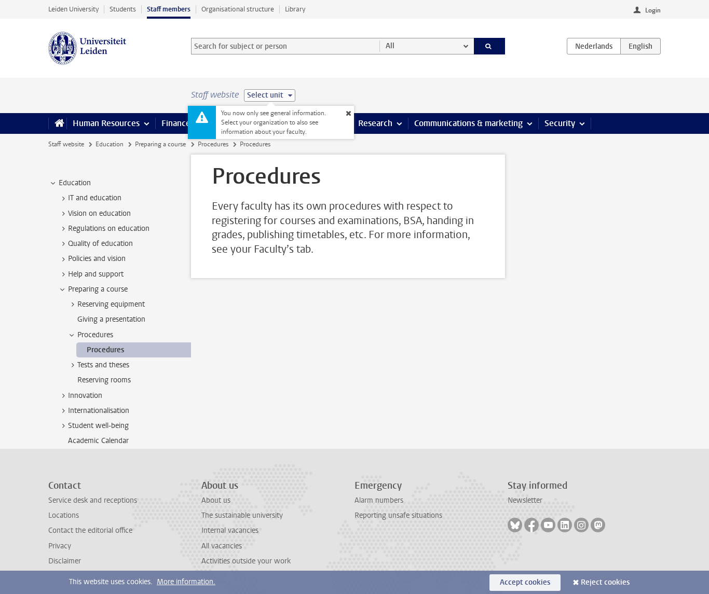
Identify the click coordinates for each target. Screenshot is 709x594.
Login (653, 10)
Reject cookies (605, 582)
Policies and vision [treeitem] (97, 259)
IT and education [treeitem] (94, 198)
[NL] (594, 46)
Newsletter (525, 500)
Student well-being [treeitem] (98, 426)
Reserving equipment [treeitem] (111, 304)
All (390, 46)
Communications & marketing (468, 123)
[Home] (57, 123)
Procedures (213, 144)
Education (110, 144)
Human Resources (106, 123)
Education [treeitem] (75, 183)
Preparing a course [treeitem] (98, 289)
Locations (63, 515)
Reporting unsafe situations (398, 515)
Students (123, 9)
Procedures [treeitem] (95, 335)
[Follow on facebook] (531, 525)
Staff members (168, 9)
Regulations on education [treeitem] (108, 228)
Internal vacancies (229, 530)
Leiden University (73, 9)
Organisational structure (237, 9)
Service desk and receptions (92, 500)
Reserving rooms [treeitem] (104, 380)
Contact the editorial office (90, 530)
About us (215, 500)
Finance (175, 123)
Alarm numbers (378, 500)
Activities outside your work (246, 561)
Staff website (66, 144)
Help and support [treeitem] (96, 274)
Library (295, 9)
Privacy (59, 546)
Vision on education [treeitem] (99, 213)
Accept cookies (525, 582)
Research (375, 123)
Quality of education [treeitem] (100, 243)
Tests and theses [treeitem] (103, 365)
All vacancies (221, 546)
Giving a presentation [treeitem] (111, 319)
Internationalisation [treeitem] (98, 411)
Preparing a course (160, 144)
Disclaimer (64, 561)
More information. (186, 582)
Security (559, 123)
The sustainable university (242, 515)
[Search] (490, 46)
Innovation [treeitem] (85, 395)
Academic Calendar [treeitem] (98, 441)
